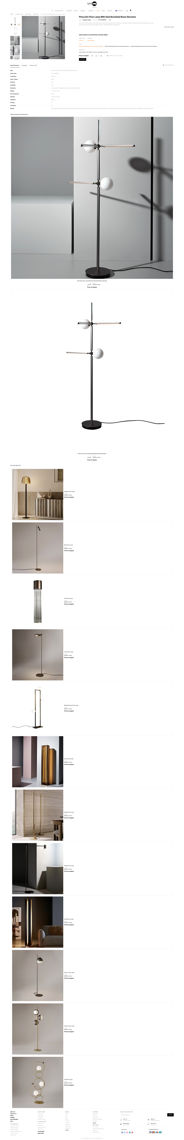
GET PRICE (82, 59)
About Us (12, 1111)
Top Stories (109, 10)
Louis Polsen (68, 1126)
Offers (98, 10)
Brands (76, 10)
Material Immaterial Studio (98, 1128)
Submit (170, 1114)
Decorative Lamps (59, 10)
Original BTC (67, 1128)
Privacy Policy (13, 1134)
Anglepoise (67, 1124)
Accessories (69, 10)
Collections (91, 10)
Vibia (66, 1117)
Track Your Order (13, 1133)
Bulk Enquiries (14, 1119)
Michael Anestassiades (97, 1119)
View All (66, 1130)
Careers (12, 1117)
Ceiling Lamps (40, 1115)
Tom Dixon (67, 1121)
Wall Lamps (40, 1128)
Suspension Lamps (42, 1119)
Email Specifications (169, 65)
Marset (66, 1119)
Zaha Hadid (95, 1113)
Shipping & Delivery (14, 1127)
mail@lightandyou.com (155, 1120)
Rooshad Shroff (96, 1132)
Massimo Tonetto (87, 20)
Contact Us (13, 1113)
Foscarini (67, 1122)
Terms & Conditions (14, 1129)
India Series (120, 10)
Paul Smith (95, 1121)
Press (11, 1115)
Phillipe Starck (96, 1117)
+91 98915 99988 (126, 1120)
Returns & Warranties (14, 1125)
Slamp (66, 1113)
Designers (83, 10)
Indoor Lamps (28, 14)
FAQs (11, 1121)
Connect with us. (126, 1125)
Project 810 (95, 1130)
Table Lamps (40, 1113)
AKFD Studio (95, 1126)
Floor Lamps (35, 14)
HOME (11, 14)
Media (103, 10)
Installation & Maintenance (15, 1131)
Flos (66, 1115)
